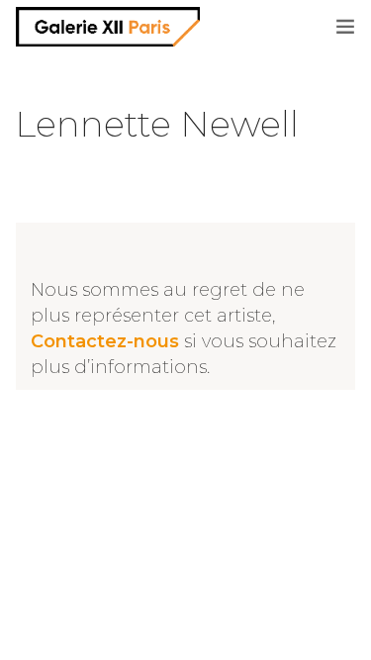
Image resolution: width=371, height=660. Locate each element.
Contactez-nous (105, 341)
